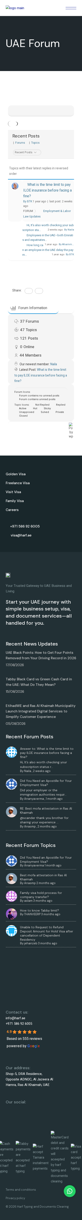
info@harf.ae (15, 1018)
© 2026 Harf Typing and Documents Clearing (37, 1207)
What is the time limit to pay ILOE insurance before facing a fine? (47, 190)
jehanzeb (30, 943)
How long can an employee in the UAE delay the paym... (47, 250)
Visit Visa (13, 492)
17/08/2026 (15, 665)
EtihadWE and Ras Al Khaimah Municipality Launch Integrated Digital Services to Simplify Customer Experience (41, 711)
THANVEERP (32, 914)
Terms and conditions (21, 1190)
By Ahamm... (66, 244)
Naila (53, 364)
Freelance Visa (18, 483)
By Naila (69, 230)
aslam (28, 901)
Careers (12, 510)
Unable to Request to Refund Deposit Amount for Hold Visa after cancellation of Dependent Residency (46, 933)
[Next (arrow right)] (74, 610)
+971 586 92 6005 (19, 1023)
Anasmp (30, 826)
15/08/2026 (15, 691)
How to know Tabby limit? (39, 910)
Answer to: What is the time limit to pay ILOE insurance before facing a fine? (47, 753)
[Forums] (11, 124)
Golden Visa (16, 474)
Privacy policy (15, 1198)
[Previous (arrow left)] (8, 610)
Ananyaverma (34, 799)
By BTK (27, 201)
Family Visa (15, 501)
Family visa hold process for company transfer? (41, 895)
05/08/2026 (16, 723)
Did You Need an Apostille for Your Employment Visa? (46, 783)
